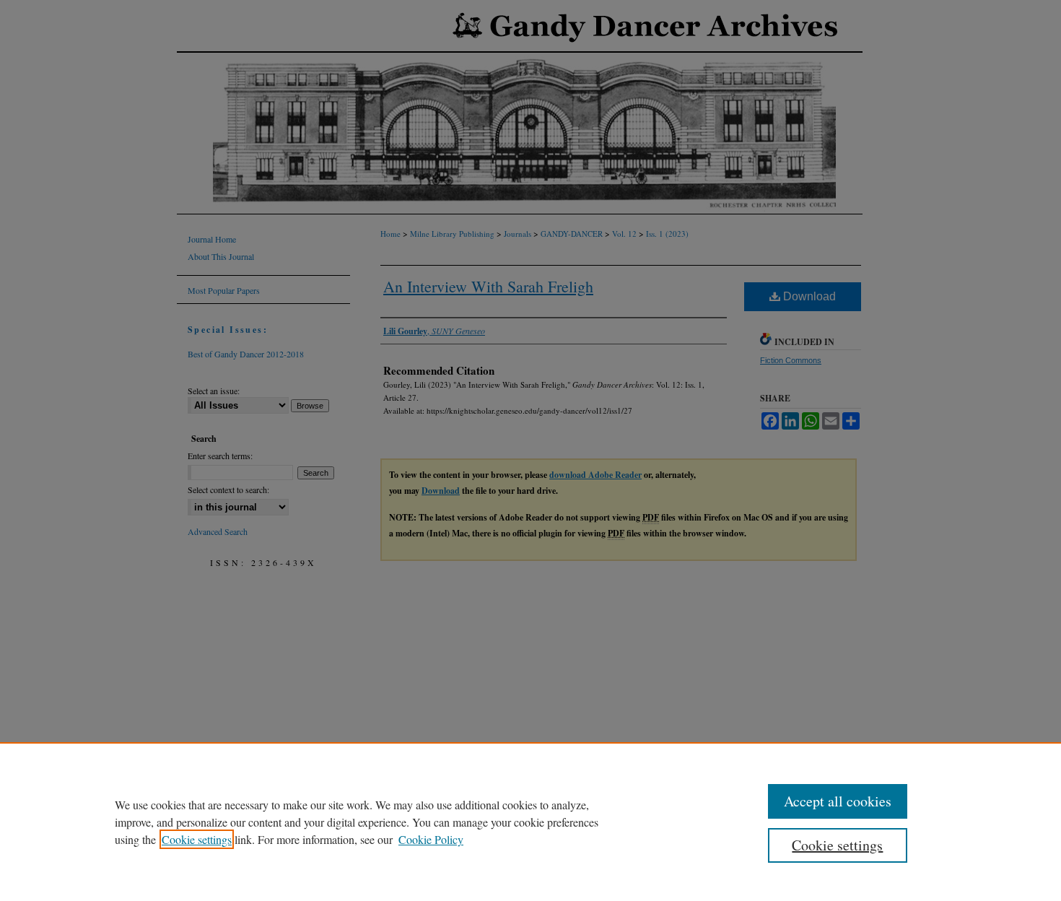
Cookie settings (197, 839)
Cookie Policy (430, 839)
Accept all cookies (837, 801)
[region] (530, 821)
